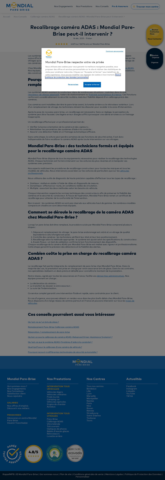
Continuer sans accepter (114, 51)
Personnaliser (73, 84)
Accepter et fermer (92, 84)
